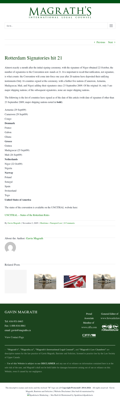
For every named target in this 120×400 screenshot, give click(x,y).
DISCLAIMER (48, 363)
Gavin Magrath (14, 223)
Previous (101, 42)
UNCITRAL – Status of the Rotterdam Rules (27, 215)
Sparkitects (88, 395)
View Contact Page (14, 337)
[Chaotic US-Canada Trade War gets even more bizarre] (75, 281)
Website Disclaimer (62, 391)
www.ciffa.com (89, 327)
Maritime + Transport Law (51, 223)
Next (110, 42)
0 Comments (69, 223)
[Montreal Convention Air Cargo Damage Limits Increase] (104, 281)
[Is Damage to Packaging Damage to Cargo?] (16, 281)
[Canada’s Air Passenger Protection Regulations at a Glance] (45, 281)
